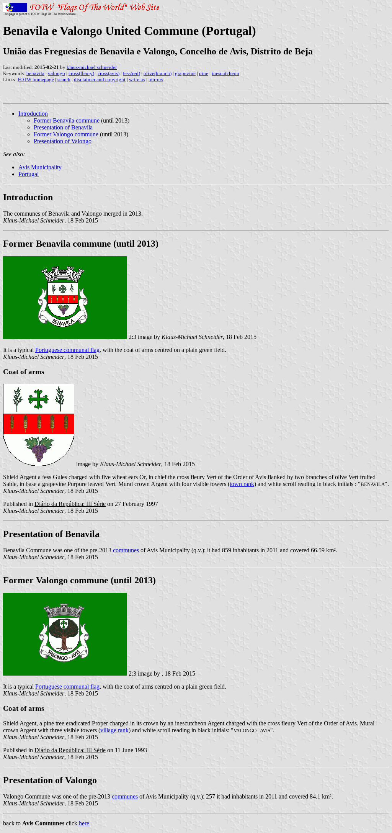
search (63, 79)
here (84, 823)
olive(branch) (158, 73)
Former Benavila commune (67, 120)
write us (137, 79)
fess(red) (131, 73)
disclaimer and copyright (100, 79)
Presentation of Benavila (63, 127)
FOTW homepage (36, 79)
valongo (56, 73)
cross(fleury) (81, 73)
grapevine (185, 73)
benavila (35, 73)
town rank (242, 484)
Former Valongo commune (66, 134)
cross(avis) (108, 73)
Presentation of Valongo (62, 141)
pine (203, 73)
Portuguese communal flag (67, 350)
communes (126, 550)
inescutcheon (225, 73)
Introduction (33, 113)
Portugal (28, 174)
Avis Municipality (40, 167)
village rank (114, 730)
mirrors (156, 79)
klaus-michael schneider (92, 67)
